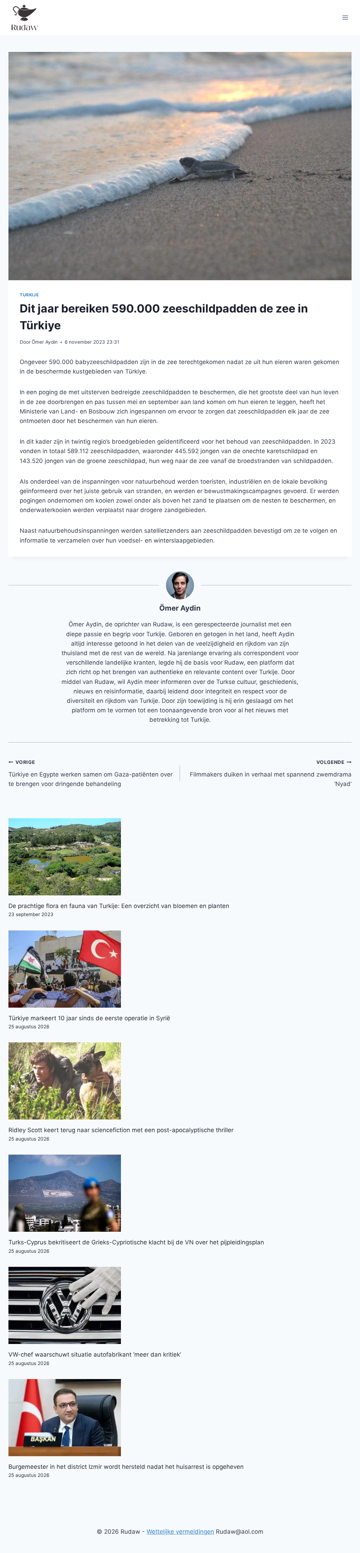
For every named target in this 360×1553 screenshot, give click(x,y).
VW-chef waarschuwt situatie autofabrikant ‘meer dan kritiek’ (94, 1354)
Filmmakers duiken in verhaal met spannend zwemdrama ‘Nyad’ (271, 773)
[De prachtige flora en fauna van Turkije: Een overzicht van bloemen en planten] (180, 856)
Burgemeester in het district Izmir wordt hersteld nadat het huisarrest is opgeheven (126, 1466)
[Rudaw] (24, 17)
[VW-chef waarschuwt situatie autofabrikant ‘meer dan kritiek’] (180, 1305)
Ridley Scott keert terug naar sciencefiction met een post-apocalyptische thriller (120, 1130)
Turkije (29, 294)
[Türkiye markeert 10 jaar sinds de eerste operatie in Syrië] (180, 969)
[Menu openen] (345, 17)
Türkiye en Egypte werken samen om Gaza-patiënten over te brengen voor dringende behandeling (90, 773)
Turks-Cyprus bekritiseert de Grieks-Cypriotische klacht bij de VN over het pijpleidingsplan (136, 1242)
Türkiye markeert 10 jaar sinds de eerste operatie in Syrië (89, 1018)
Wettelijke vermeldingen (180, 1531)
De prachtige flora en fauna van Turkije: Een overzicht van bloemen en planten (118, 905)
